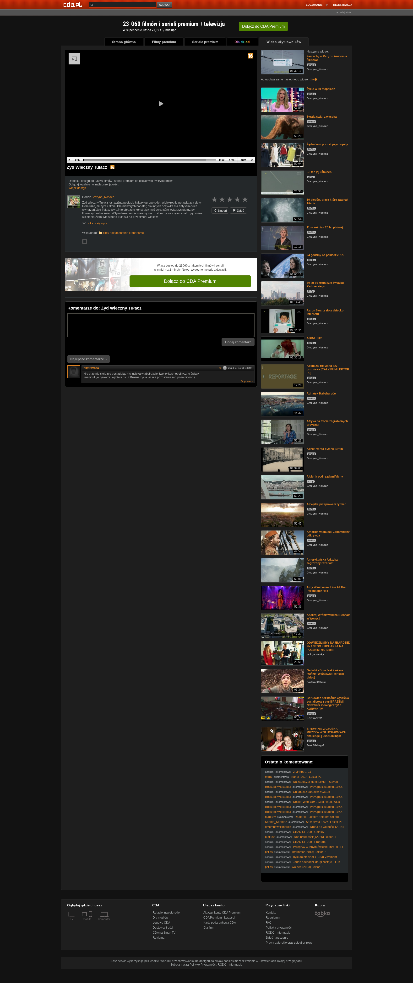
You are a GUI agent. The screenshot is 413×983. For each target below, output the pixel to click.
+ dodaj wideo (344, 12)
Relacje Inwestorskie (166, 912)
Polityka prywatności (279, 927)
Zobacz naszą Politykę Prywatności (193, 964)
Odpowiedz (247, 381)
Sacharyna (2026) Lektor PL (324, 822)
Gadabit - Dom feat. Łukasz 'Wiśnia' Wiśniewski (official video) (325, 674)
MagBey (270, 817)
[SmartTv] (91, 922)
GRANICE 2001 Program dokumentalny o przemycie (295, 843)
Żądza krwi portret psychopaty (327, 144)
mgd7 (268, 776)
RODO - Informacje (230, 964)
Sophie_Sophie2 (276, 822)
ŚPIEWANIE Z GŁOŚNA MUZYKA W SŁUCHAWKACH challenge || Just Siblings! (326, 732)
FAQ (268, 922)
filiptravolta (91, 368)
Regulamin (273, 917)
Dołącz (263, 26)
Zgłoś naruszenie (277, 937)
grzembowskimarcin (278, 827)
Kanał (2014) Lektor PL (306, 776)
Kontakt (271, 912)
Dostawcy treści (163, 927)
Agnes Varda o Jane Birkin (325, 449)
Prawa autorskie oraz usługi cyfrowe (289, 942)
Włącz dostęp (77, 188)
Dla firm (208, 927)
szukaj (165, 5)
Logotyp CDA (161, 922)
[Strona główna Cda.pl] (74, 4)
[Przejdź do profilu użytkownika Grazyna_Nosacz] (73, 201)
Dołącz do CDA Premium (190, 281)
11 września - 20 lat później (325, 227)
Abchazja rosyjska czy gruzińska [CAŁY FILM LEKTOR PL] (328, 369)
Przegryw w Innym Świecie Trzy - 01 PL (318, 847)
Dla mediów (160, 917)
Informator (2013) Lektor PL (309, 852)
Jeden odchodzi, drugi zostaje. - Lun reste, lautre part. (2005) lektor (302, 863)
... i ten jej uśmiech (319, 172)
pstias (269, 852)
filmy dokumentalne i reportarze (123, 233)
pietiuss (270, 837)
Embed (222, 210)
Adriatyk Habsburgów (321, 393)
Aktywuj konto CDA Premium (221, 912)
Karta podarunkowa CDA (219, 922)
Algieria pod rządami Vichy (325, 476)
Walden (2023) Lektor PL (308, 867)
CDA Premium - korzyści (219, 917)
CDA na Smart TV (164, 932)
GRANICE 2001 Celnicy (308, 832)
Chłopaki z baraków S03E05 (311, 792)
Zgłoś (240, 210)
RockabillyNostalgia (278, 787)
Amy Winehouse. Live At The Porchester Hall (326, 589)
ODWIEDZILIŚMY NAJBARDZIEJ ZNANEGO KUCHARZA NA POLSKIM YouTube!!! (329, 646)
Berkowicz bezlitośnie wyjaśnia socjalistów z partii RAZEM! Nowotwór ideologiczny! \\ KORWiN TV (328, 703)
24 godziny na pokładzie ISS (325, 255)
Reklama (158, 937)
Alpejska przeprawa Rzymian (326, 504)
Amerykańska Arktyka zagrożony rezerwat (322, 561)
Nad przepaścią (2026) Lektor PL (315, 837)
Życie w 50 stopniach (321, 89)
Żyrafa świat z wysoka (322, 116)
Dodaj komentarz (238, 342)
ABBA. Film (314, 338)
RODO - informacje (278, 932)
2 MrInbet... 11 (302, 771)
